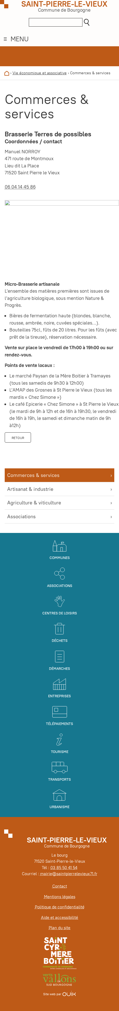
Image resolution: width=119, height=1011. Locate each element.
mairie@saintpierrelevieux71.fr (68, 873)
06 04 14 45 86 (20, 187)
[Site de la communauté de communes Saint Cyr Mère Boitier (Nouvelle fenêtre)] (59, 953)
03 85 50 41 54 (63, 867)
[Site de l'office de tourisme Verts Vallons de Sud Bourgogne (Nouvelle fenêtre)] (59, 979)
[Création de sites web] (69, 994)
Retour (18, 438)
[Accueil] (6, 72)
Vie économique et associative (39, 72)
